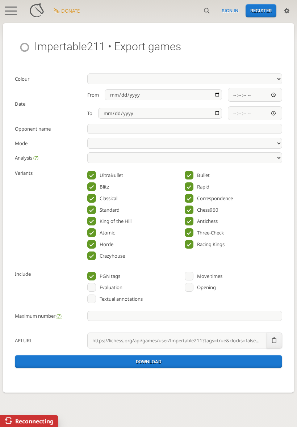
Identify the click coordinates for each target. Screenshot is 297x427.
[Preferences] (286, 11)
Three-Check (210, 232)
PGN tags (110, 276)
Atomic (107, 232)
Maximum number (38, 316)
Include (23, 274)
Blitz (104, 186)
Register (261, 10)
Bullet (203, 175)
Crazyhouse (112, 256)
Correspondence (215, 198)
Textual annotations (121, 299)
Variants (24, 173)
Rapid (203, 186)
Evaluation (111, 287)
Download (148, 361)
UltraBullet (111, 175)
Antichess (207, 221)
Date (20, 104)
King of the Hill (115, 221)
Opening (206, 287)
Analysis (26, 158)
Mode (21, 143)
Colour (22, 79)
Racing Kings (211, 244)
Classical (108, 198)
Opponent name (33, 129)
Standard (110, 210)
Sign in (230, 10)
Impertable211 (69, 46)
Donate (70, 11)
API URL (23, 340)
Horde (106, 244)
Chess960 (207, 210)
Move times (209, 276)
